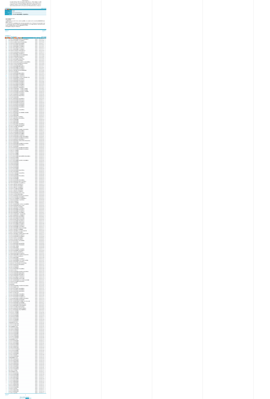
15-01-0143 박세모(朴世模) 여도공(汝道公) (16, 92)
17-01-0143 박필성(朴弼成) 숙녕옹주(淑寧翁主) (17, 305)
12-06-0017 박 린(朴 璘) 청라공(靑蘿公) (16, 232)
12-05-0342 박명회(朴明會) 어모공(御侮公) (16, 268)
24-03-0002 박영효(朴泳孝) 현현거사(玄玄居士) (17, 181)
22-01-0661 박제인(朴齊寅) (14, 171)
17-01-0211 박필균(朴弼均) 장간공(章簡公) (16, 118)
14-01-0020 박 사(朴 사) (13, 270)
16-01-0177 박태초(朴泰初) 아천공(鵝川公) (16, 296)
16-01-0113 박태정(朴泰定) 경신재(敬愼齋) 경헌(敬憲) (19, 112)
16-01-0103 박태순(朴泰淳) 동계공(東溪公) (16, 105)
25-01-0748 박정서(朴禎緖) (14, 349)
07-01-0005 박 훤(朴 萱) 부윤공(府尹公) (16, 184)
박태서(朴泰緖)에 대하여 (13, 371)
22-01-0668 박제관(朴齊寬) (14, 163)
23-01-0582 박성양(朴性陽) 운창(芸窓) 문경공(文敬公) (19, 271)
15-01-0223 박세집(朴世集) (14, 340)
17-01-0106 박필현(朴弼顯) (14, 115)
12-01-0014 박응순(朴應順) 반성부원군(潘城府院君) (18, 54)
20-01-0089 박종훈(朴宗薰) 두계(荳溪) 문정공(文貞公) (19, 254)
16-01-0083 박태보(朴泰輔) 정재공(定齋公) (16, 101)
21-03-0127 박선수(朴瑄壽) (14, 154)
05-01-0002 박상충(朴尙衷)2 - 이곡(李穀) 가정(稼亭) (18, 88)
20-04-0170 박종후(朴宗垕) (14, 391)
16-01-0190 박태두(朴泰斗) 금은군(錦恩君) (16, 240)
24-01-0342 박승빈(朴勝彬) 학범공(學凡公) (16, 220)
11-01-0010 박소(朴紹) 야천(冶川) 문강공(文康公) (18, 42)
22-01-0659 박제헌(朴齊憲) (14, 356)
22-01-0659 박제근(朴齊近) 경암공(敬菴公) (16, 288)
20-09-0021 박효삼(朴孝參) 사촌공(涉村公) (16, 261)
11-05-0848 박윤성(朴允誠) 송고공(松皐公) (16, 253)
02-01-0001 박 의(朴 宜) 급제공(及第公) (16, 60)
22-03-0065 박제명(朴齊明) (14, 351)
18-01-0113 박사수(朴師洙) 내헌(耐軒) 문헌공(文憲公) (19, 129)
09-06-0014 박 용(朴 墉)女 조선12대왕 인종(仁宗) (18, 230)
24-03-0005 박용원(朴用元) (14, 346)
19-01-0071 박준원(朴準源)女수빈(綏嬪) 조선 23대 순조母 (19, 301)
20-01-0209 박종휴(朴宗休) (14, 363)
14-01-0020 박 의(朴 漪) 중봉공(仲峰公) (16, 194)
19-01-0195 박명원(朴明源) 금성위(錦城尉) (16, 302)
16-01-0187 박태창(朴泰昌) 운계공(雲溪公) (16, 109)
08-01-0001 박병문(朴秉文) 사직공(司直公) (16, 208)
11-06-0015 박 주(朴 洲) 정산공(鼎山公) (16, 256)
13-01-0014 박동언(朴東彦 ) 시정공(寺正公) (17, 75)
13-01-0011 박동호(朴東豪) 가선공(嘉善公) (16, 49)
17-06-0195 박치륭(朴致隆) (14, 119)
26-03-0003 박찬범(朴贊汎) (14, 366)
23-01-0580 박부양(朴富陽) (14, 327)
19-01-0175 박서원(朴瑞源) (14, 337)
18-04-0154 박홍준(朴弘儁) (14, 385)
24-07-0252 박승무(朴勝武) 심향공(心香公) (16, 222)
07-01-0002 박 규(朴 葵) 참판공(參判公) (16, 64)
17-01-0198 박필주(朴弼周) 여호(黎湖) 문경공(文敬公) (19, 298)
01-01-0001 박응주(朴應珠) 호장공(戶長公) (16, 59)
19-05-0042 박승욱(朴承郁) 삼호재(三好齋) (16, 278)
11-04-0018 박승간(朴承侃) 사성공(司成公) (16, 199)
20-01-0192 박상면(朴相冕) (14, 332)
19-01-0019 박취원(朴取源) (14, 368)
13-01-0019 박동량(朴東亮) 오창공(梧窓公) (16, 81)
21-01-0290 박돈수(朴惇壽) (14, 313)
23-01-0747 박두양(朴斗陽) (14, 325)
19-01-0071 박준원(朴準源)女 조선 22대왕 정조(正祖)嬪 (19, 279)
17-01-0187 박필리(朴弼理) (14, 122)
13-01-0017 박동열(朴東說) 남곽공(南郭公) (16, 78)
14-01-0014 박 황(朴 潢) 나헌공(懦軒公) (16, 187)
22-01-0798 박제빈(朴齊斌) (14, 164)
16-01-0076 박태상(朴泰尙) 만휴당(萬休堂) (16, 104)
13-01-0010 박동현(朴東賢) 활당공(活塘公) (16, 73)
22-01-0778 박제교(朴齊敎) (14, 350)
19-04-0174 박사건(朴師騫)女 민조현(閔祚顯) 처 (17, 198)
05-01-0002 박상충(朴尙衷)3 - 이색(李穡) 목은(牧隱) (18, 90)
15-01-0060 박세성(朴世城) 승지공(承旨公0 (17, 52)
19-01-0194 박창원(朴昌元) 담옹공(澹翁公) (16, 139)
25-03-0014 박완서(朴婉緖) (14, 343)
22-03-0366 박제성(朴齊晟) (14, 167)
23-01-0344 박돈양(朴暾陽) (14, 315)
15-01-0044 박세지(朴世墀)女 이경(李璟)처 (16, 249)
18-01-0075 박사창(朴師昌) (14, 267)
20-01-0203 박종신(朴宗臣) (14, 360)
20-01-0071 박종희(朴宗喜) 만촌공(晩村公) (16, 98)
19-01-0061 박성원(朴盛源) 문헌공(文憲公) (16, 132)
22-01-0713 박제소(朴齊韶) (14, 168)
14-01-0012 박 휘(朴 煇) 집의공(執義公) (16, 206)
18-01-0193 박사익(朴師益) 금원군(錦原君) (16, 125)
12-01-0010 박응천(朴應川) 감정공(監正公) (16, 53)
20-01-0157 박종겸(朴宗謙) (14, 142)
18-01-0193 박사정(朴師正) (14, 128)
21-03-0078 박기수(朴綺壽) (14, 151)
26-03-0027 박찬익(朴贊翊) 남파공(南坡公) (16, 223)
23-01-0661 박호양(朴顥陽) (14, 178)
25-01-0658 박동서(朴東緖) (14, 316)
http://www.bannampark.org (17, 12)
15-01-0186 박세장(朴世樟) (14, 97)
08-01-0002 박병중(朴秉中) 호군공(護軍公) (16, 212)
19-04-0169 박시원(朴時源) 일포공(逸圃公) (16, 133)
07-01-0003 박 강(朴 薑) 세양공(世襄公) (16, 126)
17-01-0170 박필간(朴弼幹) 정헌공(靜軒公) (16, 123)
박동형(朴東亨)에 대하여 (13, 322)
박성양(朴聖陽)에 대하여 (13, 339)
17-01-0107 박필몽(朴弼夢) (14, 113)
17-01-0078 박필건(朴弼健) (14, 375)
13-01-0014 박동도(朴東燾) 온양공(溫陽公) (16, 84)
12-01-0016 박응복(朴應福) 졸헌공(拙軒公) (16, 66)
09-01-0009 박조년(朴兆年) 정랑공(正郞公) (16, 50)
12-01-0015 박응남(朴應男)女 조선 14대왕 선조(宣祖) (18, 260)
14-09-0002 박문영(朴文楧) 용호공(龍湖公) (16, 264)
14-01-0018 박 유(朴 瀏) (13, 282)
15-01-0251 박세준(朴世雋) (14, 265)
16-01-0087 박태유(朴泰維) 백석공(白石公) (16, 102)
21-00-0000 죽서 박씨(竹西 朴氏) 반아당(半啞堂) (18, 263)
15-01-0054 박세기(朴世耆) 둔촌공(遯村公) (16, 83)
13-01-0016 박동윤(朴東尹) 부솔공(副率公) (16, 87)
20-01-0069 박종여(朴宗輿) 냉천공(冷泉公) (16, 291)
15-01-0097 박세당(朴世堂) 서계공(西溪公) (16, 94)
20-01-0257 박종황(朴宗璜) (14, 361)
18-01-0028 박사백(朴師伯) (14, 329)
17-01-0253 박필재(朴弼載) (14, 120)
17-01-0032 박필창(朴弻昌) (14, 382)
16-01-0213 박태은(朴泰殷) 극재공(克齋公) (16, 294)
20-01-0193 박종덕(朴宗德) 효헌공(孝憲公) (16, 144)
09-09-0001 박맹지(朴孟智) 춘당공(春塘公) (16, 216)
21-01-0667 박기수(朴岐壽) (14, 150)
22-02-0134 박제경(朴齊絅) (14, 161)
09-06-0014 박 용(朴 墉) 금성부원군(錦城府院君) (18, 70)
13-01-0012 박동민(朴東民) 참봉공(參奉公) (16, 44)
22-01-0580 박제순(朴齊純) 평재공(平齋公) (16, 170)
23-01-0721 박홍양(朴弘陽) (14, 384)
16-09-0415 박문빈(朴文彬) (14, 318)
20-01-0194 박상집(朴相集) (14, 333)
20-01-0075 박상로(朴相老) (14, 330)
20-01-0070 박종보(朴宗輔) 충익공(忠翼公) (16, 68)
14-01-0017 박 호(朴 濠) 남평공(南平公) (16, 251)
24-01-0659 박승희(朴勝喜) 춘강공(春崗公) (16, 250)
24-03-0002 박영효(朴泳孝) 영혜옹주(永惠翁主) (17, 308)
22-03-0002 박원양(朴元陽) (14, 347)
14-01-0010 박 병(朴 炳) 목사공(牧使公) (16, 116)
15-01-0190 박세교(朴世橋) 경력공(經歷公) (16, 197)
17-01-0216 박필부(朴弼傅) (14, 247)
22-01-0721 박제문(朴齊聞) (14, 353)
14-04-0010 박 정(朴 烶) (13, 388)
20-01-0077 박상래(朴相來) (14, 146)
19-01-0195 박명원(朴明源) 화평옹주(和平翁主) (17, 304)
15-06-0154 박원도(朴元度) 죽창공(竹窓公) (16, 95)
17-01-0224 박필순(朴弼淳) (14, 380)
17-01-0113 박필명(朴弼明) (14, 111)
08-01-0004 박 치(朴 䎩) (13, 370)
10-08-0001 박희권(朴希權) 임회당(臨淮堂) (16, 299)
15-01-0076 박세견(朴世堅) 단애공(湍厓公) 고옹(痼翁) (19, 91)
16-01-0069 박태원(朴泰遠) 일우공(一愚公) (16, 192)
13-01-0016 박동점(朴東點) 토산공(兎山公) (16, 85)
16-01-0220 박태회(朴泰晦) (14, 374)
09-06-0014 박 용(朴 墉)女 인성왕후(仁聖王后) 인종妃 (18, 233)
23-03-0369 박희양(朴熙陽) (14, 387)
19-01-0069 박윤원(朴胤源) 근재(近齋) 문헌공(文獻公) (19, 285)
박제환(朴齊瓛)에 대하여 (13, 357)
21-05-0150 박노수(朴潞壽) (14, 312)
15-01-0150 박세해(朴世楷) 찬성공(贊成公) (16, 236)
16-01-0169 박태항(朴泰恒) (14, 108)
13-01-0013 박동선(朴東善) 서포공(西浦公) (16, 74)
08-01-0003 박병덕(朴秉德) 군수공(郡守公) (16, 211)
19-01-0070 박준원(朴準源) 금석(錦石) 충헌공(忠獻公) (19, 136)
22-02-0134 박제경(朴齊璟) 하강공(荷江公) (16, 225)
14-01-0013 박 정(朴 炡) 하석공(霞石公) (16, 191)
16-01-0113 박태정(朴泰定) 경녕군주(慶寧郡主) (17, 309)
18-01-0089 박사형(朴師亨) (14, 201)
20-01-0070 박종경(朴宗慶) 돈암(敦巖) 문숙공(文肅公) (19, 143)
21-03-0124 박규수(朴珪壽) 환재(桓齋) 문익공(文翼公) (19, 149)
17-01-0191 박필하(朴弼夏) (14, 257)
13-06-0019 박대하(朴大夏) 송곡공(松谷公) (16, 219)
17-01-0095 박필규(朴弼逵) (14, 377)
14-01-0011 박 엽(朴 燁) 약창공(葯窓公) (16, 190)
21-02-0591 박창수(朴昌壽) (14, 367)
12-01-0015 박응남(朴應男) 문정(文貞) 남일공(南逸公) (19, 39)
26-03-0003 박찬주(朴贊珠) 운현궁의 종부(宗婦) (17, 227)
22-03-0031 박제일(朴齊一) (14, 354)
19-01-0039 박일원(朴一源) (14, 287)
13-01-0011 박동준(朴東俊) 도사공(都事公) (16, 46)
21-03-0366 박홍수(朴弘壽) (14, 158)
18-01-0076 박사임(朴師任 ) (14, 71)
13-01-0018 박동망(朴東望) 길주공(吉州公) (16, 80)
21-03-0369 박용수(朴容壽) (14, 344)
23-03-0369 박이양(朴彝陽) (14, 174)
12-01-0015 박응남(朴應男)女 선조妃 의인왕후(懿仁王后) (19, 77)
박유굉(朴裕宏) (11, 284)
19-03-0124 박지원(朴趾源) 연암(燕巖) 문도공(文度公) (19, 137)
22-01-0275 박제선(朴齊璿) (14, 165)
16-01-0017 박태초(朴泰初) (14, 242)
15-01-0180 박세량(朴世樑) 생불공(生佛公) (16, 272)
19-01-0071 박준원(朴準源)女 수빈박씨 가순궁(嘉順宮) (19, 204)
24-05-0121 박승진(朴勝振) (14, 341)
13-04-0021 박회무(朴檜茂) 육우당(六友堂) (16, 218)
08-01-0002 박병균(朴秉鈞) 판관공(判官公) (16, 209)
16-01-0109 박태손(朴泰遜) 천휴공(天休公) (16, 99)
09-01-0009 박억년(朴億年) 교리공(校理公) (16, 40)
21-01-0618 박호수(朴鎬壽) (14, 157)
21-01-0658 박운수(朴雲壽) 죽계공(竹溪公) (16, 281)
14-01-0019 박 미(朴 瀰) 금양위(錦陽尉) (16, 188)
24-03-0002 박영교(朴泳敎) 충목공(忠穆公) (16, 180)
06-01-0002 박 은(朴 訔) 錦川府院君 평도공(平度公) (18, 63)
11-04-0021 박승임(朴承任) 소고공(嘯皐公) (16, 215)
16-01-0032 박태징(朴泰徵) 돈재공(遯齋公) (16, 295)
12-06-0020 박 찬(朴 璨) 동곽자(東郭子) (16, 239)
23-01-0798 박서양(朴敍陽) (14, 336)
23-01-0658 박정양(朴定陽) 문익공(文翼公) (16, 175)
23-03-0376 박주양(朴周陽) (14, 177)
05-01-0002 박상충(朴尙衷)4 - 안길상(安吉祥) (17, 213)
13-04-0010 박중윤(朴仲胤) (14, 389)
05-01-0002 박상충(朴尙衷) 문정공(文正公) (16, 56)
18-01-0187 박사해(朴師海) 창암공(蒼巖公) (16, 130)
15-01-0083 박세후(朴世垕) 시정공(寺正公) (16, 275)
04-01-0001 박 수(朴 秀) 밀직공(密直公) (16, 57)
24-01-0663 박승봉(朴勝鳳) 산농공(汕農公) (16, 226)
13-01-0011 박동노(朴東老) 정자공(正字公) (16, 47)
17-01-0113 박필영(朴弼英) (14, 381)
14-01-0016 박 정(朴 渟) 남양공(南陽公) (16, 237)
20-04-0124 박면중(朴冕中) (14, 320)
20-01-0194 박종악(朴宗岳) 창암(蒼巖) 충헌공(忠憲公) (19, 147)
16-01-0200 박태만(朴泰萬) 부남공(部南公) (16, 106)
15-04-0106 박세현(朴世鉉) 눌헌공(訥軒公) (16, 274)
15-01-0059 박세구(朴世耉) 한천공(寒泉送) (16, 43)
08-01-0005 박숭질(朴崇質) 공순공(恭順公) (16, 182)
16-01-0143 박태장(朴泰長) (14, 373)
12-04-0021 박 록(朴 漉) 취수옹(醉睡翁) (16, 229)
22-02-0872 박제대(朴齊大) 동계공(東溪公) (16, 289)
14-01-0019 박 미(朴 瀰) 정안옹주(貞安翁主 (17, 306)
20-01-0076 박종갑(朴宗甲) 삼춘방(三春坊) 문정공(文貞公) (19, 140)
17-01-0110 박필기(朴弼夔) (14, 378)
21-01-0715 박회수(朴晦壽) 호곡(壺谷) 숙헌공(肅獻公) (19, 160)
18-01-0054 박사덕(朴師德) (14, 311)
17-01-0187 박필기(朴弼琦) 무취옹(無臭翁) (16, 244)
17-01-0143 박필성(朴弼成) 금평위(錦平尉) (16, 243)
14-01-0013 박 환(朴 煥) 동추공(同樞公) (16, 185)
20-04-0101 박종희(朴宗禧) (14, 364)
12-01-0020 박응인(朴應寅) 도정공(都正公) (16, 67)
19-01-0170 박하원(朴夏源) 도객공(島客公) (16, 258)
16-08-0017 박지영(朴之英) (14, 292)
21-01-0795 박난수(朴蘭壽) (14, 153)
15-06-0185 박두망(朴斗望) (14, 323)
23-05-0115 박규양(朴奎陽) (14, 319)
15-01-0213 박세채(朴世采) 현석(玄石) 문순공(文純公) (19, 195)
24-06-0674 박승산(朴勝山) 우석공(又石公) (16, 277)
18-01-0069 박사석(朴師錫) (14, 202)
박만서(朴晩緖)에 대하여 (13, 326)
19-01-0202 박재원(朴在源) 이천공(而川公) (16, 135)
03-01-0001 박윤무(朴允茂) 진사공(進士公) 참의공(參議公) (19, 61)
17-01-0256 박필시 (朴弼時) (14, 246)
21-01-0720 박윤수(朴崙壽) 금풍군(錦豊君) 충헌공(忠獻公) (19, 156)
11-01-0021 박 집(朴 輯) (13, 392)
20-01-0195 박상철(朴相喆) (14, 334)
